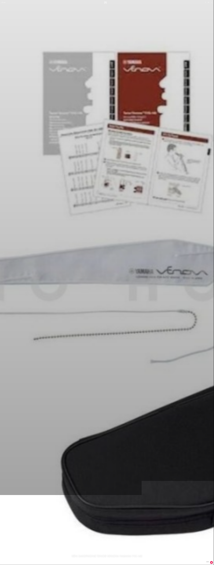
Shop (207, 561)
